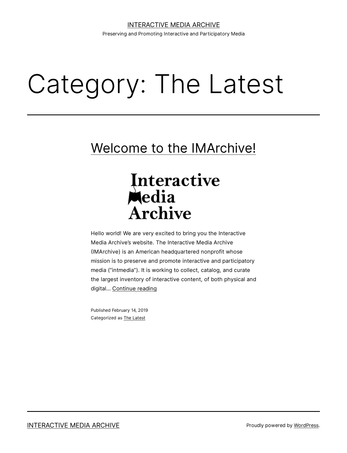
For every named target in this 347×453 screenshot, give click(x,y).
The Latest (134, 317)
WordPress (306, 425)
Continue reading (134, 288)
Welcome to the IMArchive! (173, 148)
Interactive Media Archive (173, 25)
